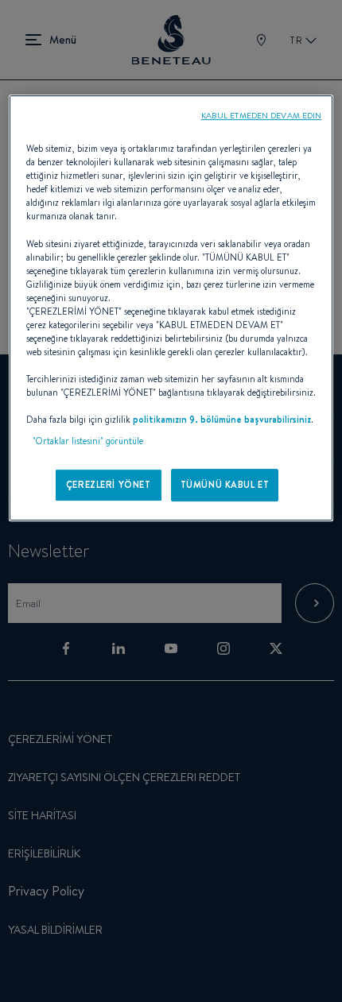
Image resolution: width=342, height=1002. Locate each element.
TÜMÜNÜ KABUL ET (225, 484)
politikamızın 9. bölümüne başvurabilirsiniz (222, 420)
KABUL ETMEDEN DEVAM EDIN (261, 115)
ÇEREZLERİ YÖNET (108, 484)
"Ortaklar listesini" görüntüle (88, 441)
